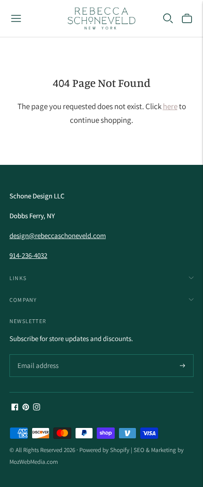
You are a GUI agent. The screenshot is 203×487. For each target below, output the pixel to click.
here (170, 106)
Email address (36, 355)
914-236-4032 (28, 255)
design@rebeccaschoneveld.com (57, 235)
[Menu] (16, 18)
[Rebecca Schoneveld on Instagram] (36, 407)
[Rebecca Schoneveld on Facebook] (14, 407)
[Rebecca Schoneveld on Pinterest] (25, 407)
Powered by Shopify (104, 450)
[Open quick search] (168, 18)
